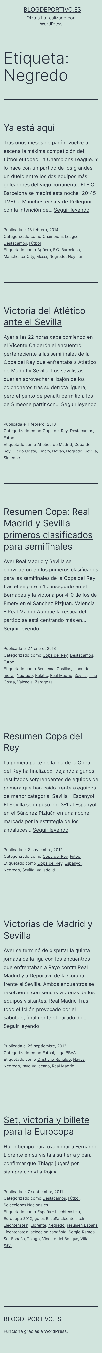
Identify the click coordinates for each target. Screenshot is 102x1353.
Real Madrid (61, 675)
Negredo (57, 256)
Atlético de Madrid (54, 444)
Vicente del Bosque (60, 1238)
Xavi (8, 1245)
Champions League (60, 236)
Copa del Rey (55, 430)
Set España (14, 1238)
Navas (58, 451)
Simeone (12, 457)
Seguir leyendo (71, 210)
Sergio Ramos (82, 1231)
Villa (84, 1238)
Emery (44, 451)
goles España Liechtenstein (59, 1218)
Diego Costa (24, 451)
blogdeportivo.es (52, 9)
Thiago (33, 1238)
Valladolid (46, 869)
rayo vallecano (36, 1065)
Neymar (75, 256)
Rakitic (41, 675)
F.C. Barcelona (66, 249)
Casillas (64, 668)
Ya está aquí (29, 127)
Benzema (45, 668)
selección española (48, 1231)
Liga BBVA (66, 1052)
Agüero (44, 249)
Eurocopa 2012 (18, 1218)
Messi (41, 256)
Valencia (25, 681)
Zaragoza (44, 681)
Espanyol (73, 863)
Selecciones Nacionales (26, 1204)
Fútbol (35, 243)
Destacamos (15, 243)
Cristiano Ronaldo (54, 1059)
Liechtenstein (16, 1225)
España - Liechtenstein (58, 1211)
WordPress (55, 1331)
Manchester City (19, 256)
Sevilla (91, 451)
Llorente (38, 1225)
